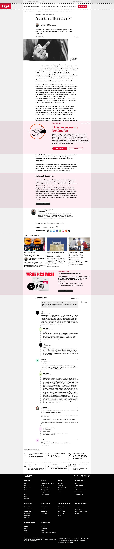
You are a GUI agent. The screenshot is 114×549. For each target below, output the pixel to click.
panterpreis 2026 (79, 494)
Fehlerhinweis (52, 227)
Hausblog (60, 485)
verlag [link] (25, 1)
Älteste (76, 298)
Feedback (43, 526)
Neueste (72, 298)
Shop (25, 530)
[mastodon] (82, 476)
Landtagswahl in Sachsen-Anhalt (47, 484)
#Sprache (52, 223)
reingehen (26, 517)
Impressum (73, 540)
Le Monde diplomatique (81, 511)
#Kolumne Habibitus (45, 223)
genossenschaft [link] (79, 1)
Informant (60, 540)
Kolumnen (39, 11)
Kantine (26, 528)
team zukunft (44, 507)
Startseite (26, 11)
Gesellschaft (32, 11)
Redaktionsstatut (67, 538)
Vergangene (61, 513)
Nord (25, 496)
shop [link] (37, 1)
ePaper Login (44, 530)
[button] (89, 6)
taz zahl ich (77, 488)
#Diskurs (58, 223)
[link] (31, 6)
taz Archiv (77, 513)
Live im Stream (61, 511)
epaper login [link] (86, 1)
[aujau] (37, 313)
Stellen (59, 490)
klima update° (27, 511)
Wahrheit (26, 498)
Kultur (25, 490)
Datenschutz (66, 540)
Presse (59, 492)
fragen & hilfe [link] (41, 1)
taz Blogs (77, 507)
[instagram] (89, 476)
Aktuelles (60, 483)
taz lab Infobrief (45, 513)
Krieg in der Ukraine (46, 492)
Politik (25, 483)
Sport (25, 492)
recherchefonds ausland (81, 490)
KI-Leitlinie (86, 538)
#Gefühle (62, 223)
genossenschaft (79, 485)
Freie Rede (27, 515)
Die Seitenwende (62, 488)
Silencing (67, 170)
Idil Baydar (52, 118)
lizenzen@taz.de (34, 540)
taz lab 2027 (61, 515)
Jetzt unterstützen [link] (43, 203)
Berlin (25, 494)
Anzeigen (26, 533)
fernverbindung (28, 509)
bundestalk (27, 507)
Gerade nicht (83, 123)
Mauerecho (27, 513)
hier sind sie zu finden (51, 305)
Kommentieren (45, 227)
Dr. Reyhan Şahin (46, 110)
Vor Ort (60, 509)
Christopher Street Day (47, 488)
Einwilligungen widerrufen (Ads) (65, 542)
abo (76, 483)
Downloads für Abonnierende (48, 532)
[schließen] (88, 123)
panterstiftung (78, 492)
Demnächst (61, 507)
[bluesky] (85, 476)
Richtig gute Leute (45, 490)
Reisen (26, 526)
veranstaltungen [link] (31, 1)
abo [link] (74, 1)
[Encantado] (37, 408)
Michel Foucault (45, 494)
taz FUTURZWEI (78, 509)
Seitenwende (82, 540)
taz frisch (43, 509)
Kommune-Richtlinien (78, 538)
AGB (77, 540)
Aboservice (44, 528)
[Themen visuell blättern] (75, 6)
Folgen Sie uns (77, 475)
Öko (25, 485)
